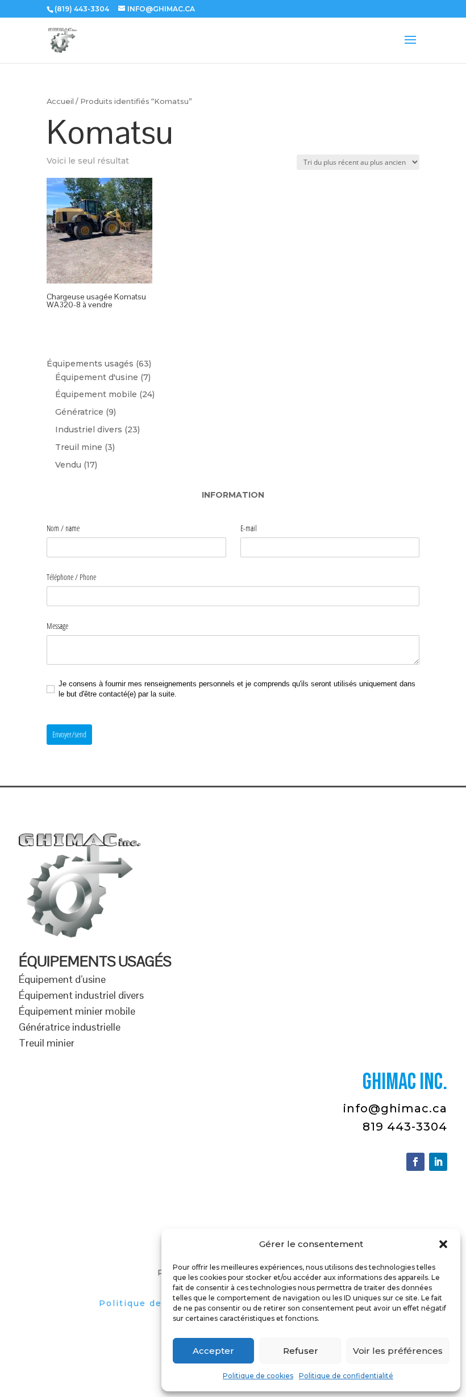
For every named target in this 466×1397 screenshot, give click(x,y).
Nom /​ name (63, 528)
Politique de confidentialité (346, 1375)
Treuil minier (46, 1042)
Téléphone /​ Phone (71, 577)
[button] (443, 1244)
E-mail (248, 528)
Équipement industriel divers (81, 995)
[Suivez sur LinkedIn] (438, 1162)
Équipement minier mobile (77, 1010)
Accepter (213, 1350)
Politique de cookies (258, 1375)
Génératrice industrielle (69, 1026)
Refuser (300, 1350)
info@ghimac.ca (395, 1108)
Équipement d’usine (62, 979)
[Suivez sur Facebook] (415, 1162)
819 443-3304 (405, 1126)
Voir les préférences (398, 1350)
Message (57, 625)
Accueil (60, 101)
